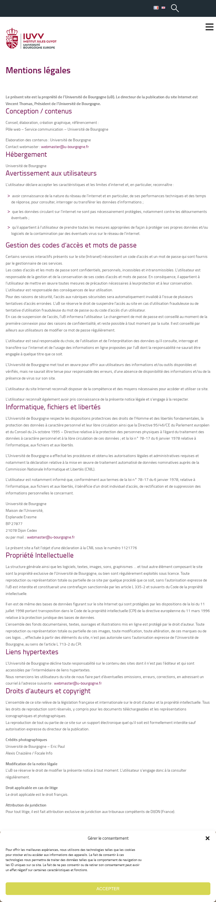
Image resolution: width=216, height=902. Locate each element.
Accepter (108, 888)
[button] (207, 838)
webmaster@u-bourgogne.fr (65, 146)
